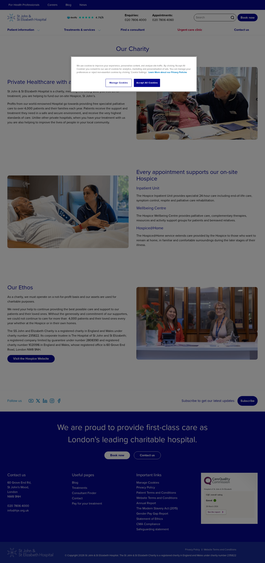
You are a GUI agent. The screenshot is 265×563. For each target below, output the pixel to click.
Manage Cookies (118, 82)
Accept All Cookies (147, 82)
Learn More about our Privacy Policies (167, 72)
